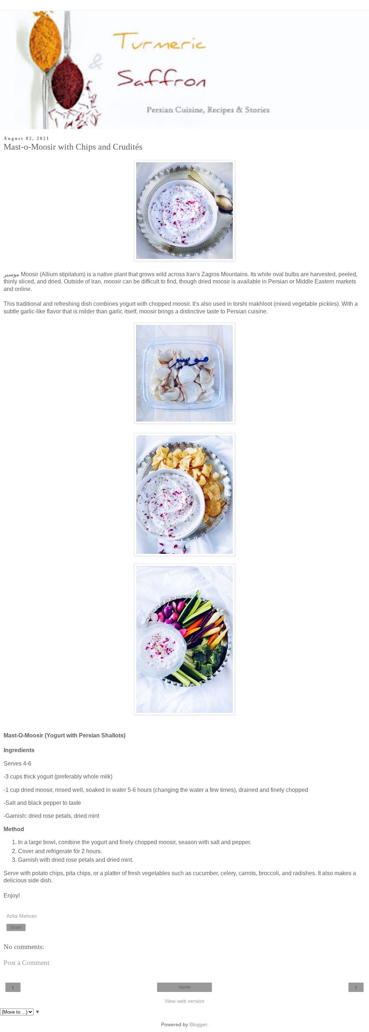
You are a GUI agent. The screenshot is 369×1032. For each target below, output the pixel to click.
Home (185, 987)
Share (16, 927)
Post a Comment (26, 962)
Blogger (198, 1024)
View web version (184, 1001)
